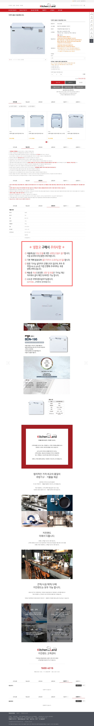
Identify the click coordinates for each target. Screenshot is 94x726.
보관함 (80, 82)
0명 (11, 59)
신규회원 (52, 32)
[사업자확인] (50, 716)
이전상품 (8, 363)
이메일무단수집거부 (24, 713)
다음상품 (86, 363)
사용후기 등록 (78, 685)
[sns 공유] (45, 59)
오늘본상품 (91, 14)
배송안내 (61, 35)
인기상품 (10, 5)
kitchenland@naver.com (42, 717)
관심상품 (91, 17)
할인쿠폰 (91, 29)
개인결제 (91, 33)
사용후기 (65, 102)
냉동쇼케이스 (23, 106)
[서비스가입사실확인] (54, 724)
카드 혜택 (53, 26)
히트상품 (17, 5)
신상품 (14, 5)
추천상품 (21, 5)
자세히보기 (68, 26)
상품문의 (78, 102)
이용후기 (44, 10)
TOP (91, 41)
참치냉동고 (32, 106)
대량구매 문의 (68, 87)
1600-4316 (14, 719)
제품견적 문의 (56, 87)
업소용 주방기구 (23, 10)
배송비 (52, 55)
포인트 (52, 28)
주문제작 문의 (79, 87)
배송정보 (28, 102)
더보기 (83, 685)
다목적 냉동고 (13, 106)
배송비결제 (91, 37)
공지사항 (60, 10)
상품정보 (53, 102)
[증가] (61, 74)
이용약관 (17, 713)
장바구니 (91, 21)
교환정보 (40, 102)
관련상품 (15, 102)
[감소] (52, 74)
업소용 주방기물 (34, 10)
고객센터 (52, 10)
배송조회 (91, 25)
